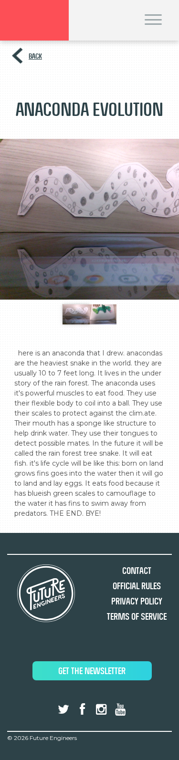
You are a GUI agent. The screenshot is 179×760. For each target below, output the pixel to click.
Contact (136, 571)
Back (35, 56)
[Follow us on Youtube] (119, 709)
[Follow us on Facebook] (82, 709)
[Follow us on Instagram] (101, 709)
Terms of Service (137, 617)
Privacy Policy (136, 601)
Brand (34, 20)
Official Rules (137, 586)
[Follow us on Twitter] (63, 709)
